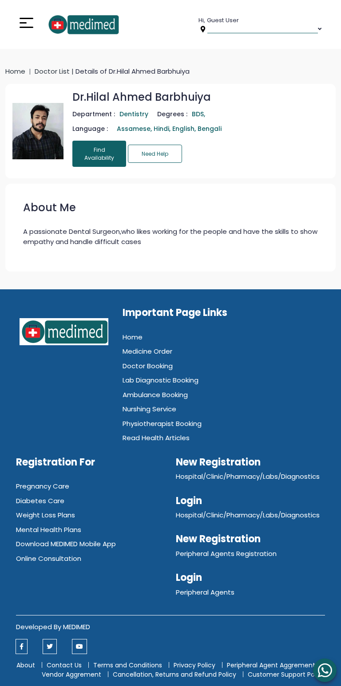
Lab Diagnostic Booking (160, 380)
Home (15, 71)
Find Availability (99, 154)
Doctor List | (55, 71)
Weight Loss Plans (45, 515)
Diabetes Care (40, 500)
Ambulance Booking (155, 394)
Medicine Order (147, 351)
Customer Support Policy (286, 674)
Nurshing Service (149, 409)
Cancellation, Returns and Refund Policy (175, 674)
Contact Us (64, 665)
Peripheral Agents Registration (226, 553)
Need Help (155, 154)
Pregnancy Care (42, 486)
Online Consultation (48, 558)
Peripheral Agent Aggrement (272, 665)
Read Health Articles (156, 437)
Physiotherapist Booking (162, 423)
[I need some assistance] (325, 670)
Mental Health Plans (48, 529)
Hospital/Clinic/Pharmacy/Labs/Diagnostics (248, 476)
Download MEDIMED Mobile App (66, 543)
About (25, 665)
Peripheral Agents (205, 592)
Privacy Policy (194, 665)
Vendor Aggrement (72, 674)
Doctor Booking (148, 366)
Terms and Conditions (127, 665)
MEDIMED (76, 626)
